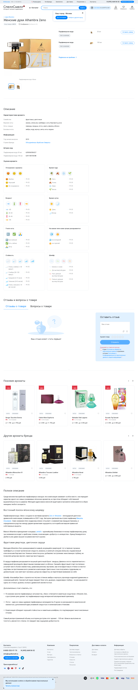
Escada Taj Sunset (111, 418)
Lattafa (38, 532)
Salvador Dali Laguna (79, 418)
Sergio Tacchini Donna (14, 418)
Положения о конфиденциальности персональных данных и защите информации (114, 355)
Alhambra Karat (77, 472)
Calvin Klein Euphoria (46, 418)
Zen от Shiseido (55, 516)
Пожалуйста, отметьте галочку (109, 347)
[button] (5, 86)
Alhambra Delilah (111, 472)
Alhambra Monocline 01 (14, 472)
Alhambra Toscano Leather (48, 472)
